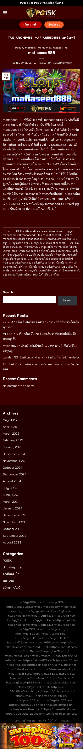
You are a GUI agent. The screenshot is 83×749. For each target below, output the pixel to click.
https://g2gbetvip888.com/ (24, 682)
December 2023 (14, 515)
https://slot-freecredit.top (23, 669)
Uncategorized (13, 567)
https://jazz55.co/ (61, 678)
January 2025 (12, 447)
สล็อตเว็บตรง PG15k (44, 262)
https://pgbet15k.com (41, 620)
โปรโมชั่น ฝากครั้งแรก (49, 274)
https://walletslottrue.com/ (56, 704)
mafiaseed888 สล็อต (15, 238)
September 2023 (14, 535)
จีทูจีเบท (38, 242)
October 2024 (12, 467)
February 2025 (13, 440)
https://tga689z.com (28, 602)
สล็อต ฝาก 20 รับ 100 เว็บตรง (33, 254)
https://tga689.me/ (55, 696)
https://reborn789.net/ (46, 656)
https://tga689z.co (55, 602)
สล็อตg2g (14, 258)
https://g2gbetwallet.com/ (60, 682)
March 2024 (11, 501)
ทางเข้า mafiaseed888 (55, 242)
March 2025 (11, 433)
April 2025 (10, 427)
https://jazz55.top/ (20, 673)
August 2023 (12, 542)
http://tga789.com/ (28, 633)
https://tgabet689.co (23, 704)
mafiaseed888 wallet (59, 234)
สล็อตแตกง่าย (69, 270)
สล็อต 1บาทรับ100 (21, 250)
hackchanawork (62, 62)
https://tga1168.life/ (55, 638)
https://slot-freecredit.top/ (60, 713)
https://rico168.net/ (37, 647)
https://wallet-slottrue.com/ (23, 709)
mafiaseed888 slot (33, 234)
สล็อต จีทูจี (12, 254)
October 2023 (12, 529)
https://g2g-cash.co (36, 611)
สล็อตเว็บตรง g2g (24, 262)
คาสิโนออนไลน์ (33, 47)
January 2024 (12, 508)
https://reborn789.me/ (38, 660)
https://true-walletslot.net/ (60, 709)
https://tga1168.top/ (28, 638)
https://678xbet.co (47, 642)
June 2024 (10, 495)
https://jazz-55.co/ (45, 673)
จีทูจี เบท (28, 242)
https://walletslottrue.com (24, 664)
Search (8, 292)
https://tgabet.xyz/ (55, 629)
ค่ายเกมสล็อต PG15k (67, 238)
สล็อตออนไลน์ (60, 47)
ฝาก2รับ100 (16, 246)
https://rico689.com (47, 606)
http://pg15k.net (16, 620)
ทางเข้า (42, 720)
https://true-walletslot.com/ (23, 713)
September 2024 (14, 474)
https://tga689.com (28, 696)
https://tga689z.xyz (19, 606)
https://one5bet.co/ (55, 651)
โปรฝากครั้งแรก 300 (27, 274)
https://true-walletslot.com (58, 669)
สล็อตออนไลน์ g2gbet (46, 258)
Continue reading (41, 217)
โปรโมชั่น (53, 720)
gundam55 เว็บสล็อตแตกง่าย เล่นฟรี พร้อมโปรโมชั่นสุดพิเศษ (41, 357)
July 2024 (10, 488)
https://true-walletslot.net (59, 664)
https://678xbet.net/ (20, 642)
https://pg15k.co (64, 615)
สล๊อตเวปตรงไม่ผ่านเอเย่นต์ (47, 270)
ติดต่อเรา (65, 720)
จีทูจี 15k (7, 242)
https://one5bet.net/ (28, 651)
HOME (16, 720)
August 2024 (12, 481)
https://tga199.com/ (18, 656)
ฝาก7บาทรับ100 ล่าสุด (35, 246)
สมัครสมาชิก (29, 720)
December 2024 (14, 454)
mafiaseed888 (41, 52)
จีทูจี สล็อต (18, 242)
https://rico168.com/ (63, 647)
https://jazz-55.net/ (35, 678)
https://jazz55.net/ (65, 660)
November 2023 (14, 522)
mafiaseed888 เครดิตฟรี (42, 238)
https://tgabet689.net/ (57, 700)
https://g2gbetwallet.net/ (34, 687)
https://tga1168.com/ (28, 629)
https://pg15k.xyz (41, 615)
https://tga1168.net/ (55, 633)
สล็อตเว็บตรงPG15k (57, 266)
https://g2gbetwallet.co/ (58, 691)
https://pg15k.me (19, 615)
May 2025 (10, 420)
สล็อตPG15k (27, 258)
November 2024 (14, 461)
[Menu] (5, 12)
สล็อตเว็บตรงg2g (37, 266)
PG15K (19, 47)
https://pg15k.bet (61, 611)
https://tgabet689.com (26, 700)
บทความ (46, 47)
